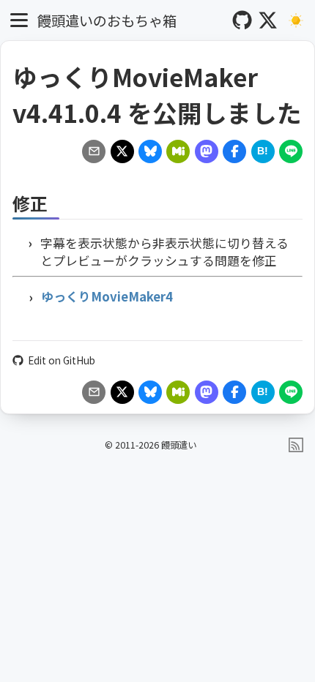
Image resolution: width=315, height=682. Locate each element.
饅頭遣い (178, 444)
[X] (268, 20)
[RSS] (296, 445)
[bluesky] (150, 151)
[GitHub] (242, 20)
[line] (291, 151)
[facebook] (234, 151)
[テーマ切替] (296, 20)
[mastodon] (206, 151)
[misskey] (178, 151)
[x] (122, 151)
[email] (93, 151)
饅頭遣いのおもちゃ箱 (107, 20)
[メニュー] (19, 20)
